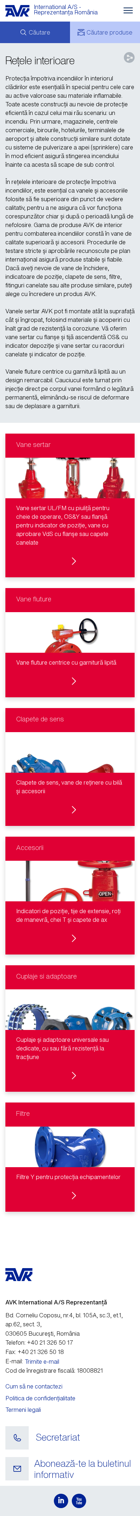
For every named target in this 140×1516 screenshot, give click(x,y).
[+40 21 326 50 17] (17, 1438)
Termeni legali (23, 1409)
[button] (70, 505)
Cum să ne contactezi (33, 1386)
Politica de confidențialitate (40, 1398)
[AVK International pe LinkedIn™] (61, 1501)
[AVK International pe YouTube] (79, 1501)
